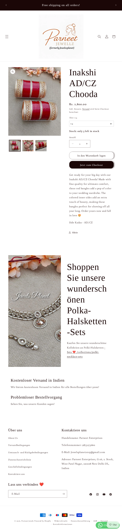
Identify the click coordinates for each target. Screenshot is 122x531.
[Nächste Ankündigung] (116, 5)
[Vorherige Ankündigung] (6, 5)
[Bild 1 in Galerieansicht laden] (15, 145)
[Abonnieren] (63, 494)
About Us (13, 437)
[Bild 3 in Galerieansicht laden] (41, 145)
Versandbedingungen (19, 445)
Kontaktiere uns (16, 473)
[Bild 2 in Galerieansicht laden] (28, 145)
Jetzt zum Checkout (91, 164)
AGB (95, 521)
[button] (6, 36)
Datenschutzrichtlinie (19, 459)
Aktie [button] (75, 232)
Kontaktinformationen (62, 524)
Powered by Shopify (42, 521)
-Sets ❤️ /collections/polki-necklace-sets (86, 352)
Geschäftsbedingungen (20, 466)
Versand (86, 109)
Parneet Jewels (27, 521)
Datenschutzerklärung (80, 521)
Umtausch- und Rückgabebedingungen (28, 452)
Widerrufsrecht (61, 521)
